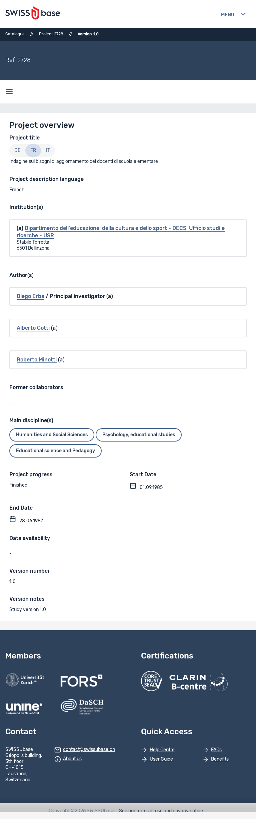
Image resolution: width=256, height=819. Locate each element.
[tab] (17, 150)
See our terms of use (141, 811)
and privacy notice (183, 811)
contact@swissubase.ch (89, 749)
